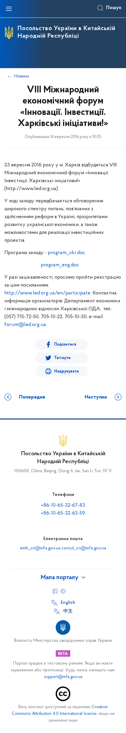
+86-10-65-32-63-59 (63, 513)
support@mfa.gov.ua (63, 677)
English (68, 602)
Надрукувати (66, 371)
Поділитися (65, 344)
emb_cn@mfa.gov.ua (40, 548)
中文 (68, 611)
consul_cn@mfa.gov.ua (84, 548)
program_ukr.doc (66, 253)
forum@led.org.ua (25, 324)
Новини (21, 76)
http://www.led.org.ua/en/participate (47, 293)
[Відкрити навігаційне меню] (9, 9)
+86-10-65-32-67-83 (63, 505)
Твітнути (62, 358)
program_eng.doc (60, 265)
